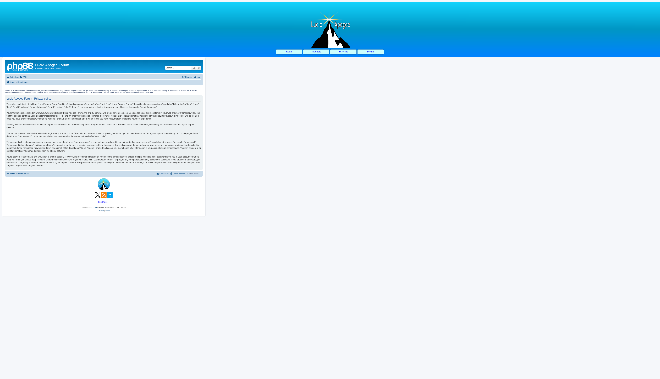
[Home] (20, 66)
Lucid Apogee (103, 202)
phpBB (94, 207)
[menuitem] (23, 77)
